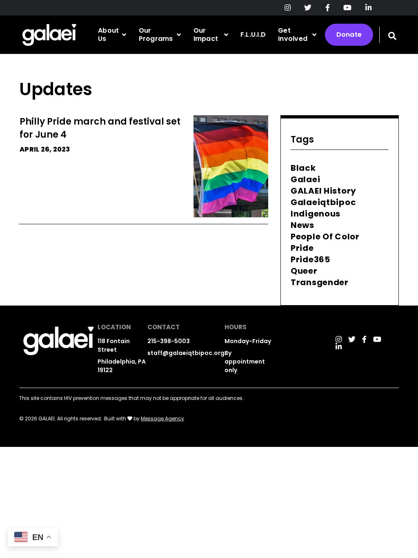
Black (303, 168)
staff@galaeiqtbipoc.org (186, 353)
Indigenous (315, 213)
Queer (304, 271)
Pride (302, 248)
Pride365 (310, 259)
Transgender (320, 282)
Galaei (305, 179)
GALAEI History (323, 190)
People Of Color (325, 236)
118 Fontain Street (114, 345)
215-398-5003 (168, 341)
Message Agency (162, 418)
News (302, 225)
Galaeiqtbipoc (323, 202)
